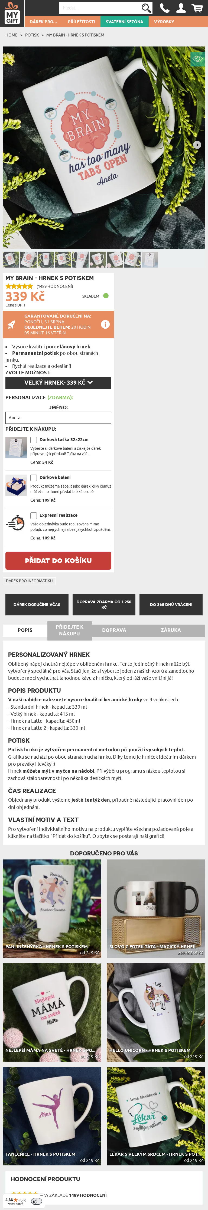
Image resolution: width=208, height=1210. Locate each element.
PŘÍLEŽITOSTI (81, 22)
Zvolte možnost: (27, 373)
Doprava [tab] (114, 630)
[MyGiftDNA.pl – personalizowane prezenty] (12, 13)
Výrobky (164, 22)
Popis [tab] (25, 630)
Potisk (32, 35)
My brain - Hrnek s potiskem (75, 35)
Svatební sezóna (124, 22)
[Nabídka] (41, 1197)
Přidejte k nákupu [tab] (69, 631)
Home (11, 35)
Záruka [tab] (171, 630)
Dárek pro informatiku (29, 581)
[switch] (36, 1201)
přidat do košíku (58, 560)
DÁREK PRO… (43, 22)
